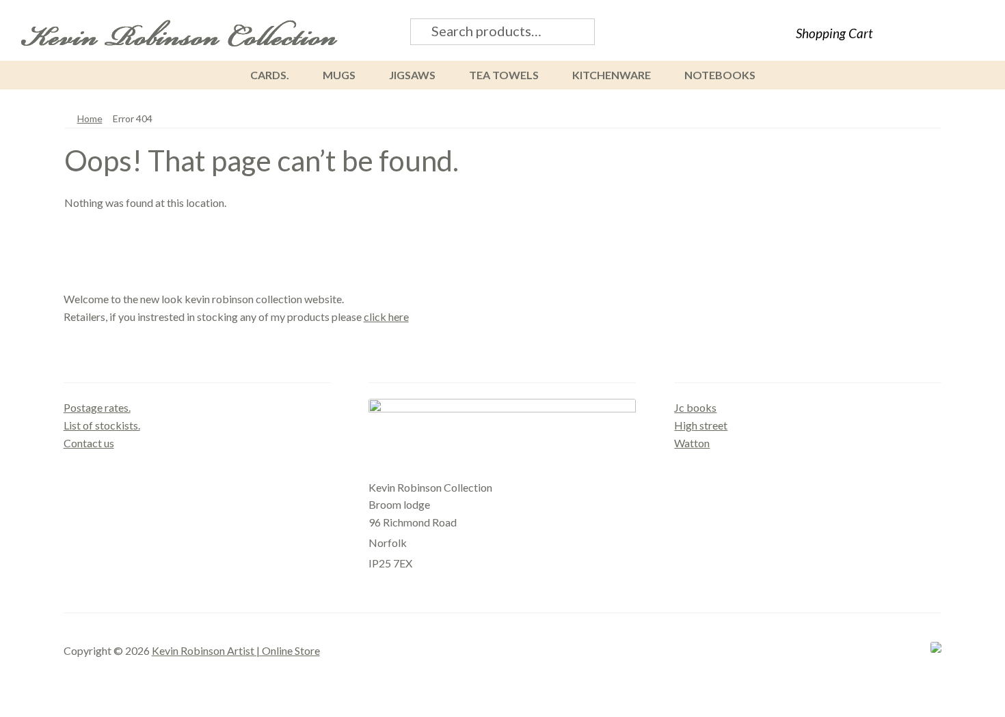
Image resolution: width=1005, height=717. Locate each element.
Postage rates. (97, 407)
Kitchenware (611, 74)
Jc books (695, 407)
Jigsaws (412, 74)
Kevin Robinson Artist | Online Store (236, 650)
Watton (692, 442)
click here (386, 316)
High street (700, 425)
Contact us (89, 442)
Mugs (339, 74)
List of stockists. (102, 425)
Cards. (269, 74)
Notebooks (719, 74)
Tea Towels (504, 74)
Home (90, 118)
